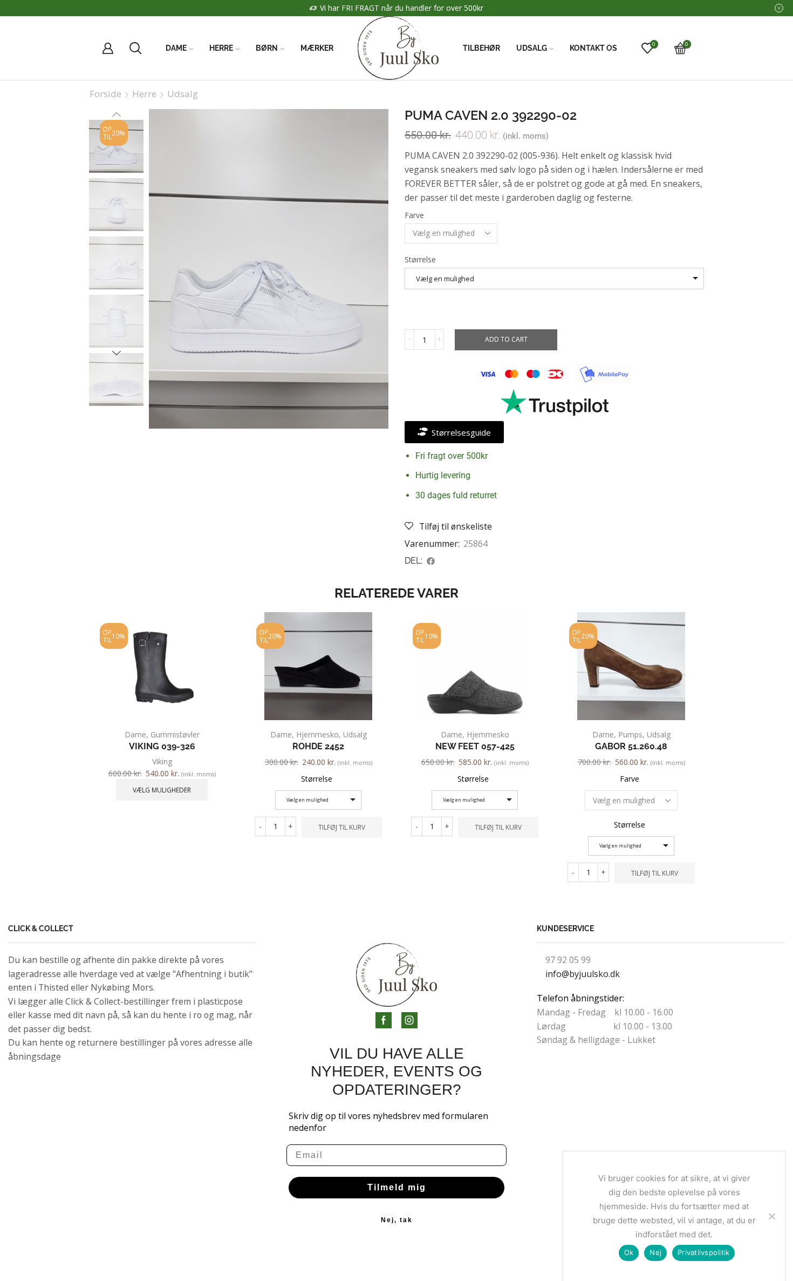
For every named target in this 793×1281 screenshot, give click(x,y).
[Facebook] (383, 1020)
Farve (414, 215)
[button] (431, 561)
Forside (105, 94)
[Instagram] (409, 1020)
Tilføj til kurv (341, 827)
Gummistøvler (175, 734)
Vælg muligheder (162, 789)
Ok (629, 1252)
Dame (176, 48)
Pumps (630, 734)
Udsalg (531, 48)
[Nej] (771, 1216)
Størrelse (420, 259)
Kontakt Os (593, 48)
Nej (655, 1252)
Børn (267, 48)
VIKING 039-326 (162, 746)
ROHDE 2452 (318, 746)
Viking (162, 761)
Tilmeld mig (396, 1187)
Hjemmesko (317, 734)
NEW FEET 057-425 (475, 746)
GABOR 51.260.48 (631, 746)
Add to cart (506, 339)
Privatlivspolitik (703, 1252)
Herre (221, 48)
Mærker (316, 48)
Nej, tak (397, 1220)
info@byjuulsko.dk (582, 974)
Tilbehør (481, 48)
